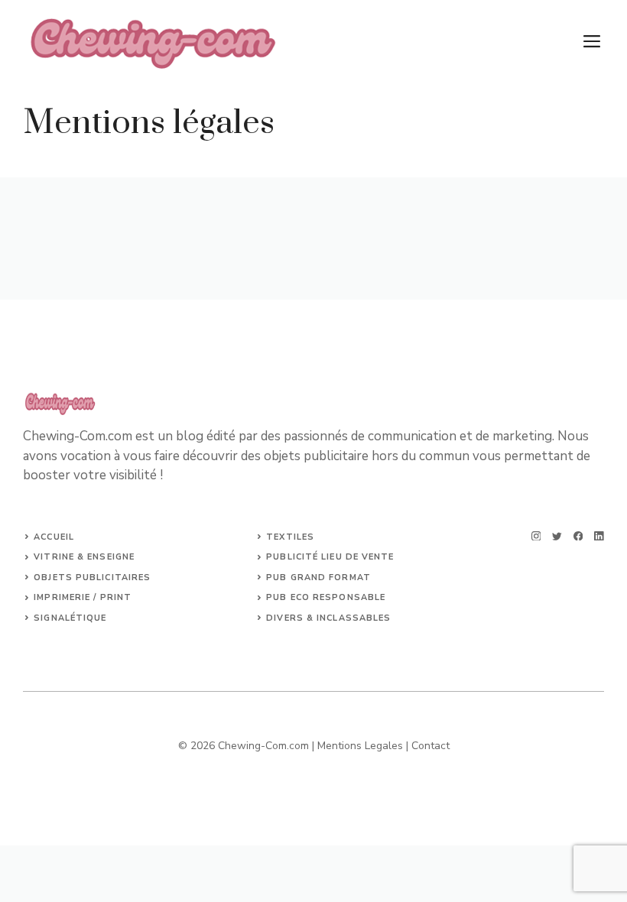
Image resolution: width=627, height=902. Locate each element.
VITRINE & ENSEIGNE (84, 557)
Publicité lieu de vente (330, 557)
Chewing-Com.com (263, 745)
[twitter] (557, 536)
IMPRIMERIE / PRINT (83, 597)
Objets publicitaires (92, 577)
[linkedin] (599, 536)
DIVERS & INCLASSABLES (328, 618)
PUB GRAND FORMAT (318, 577)
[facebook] (578, 536)
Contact (430, 745)
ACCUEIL (54, 537)
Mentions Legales (360, 745)
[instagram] (536, 536)
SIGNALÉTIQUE (70, 618)
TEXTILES (290, 537)
